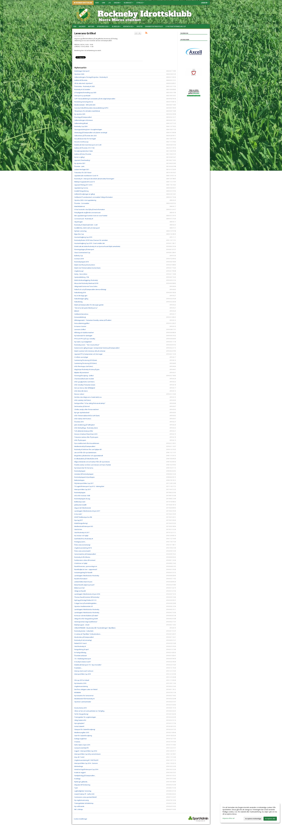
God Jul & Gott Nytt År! (81, 748)
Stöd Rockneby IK (80, 646)
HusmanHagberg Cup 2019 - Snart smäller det (89, 243)
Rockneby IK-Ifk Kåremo (82, 557)
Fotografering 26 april (81, 649)
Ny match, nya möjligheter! (83, 342)
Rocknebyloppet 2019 (81, 262)
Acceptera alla (270, 819)
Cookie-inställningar (80, 819)
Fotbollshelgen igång (81, 299)
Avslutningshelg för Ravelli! (83, 572)
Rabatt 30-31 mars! (80, 643)
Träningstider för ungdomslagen (85, 717)
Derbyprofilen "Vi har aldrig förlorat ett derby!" (89, 403)
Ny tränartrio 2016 (80, 683)
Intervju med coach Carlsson (83, 671)
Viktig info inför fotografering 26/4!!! (86, 619)
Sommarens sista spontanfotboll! (85, 797)
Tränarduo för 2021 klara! (82, 173)
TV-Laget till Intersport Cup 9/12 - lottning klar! (89, 486)
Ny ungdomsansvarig (81, 800)
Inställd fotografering (81, 191)
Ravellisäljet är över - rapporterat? (85, 569)
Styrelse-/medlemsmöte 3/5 (83, 606)
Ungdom (116, 3)
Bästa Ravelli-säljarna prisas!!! (84, 585)
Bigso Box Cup (79, 234)
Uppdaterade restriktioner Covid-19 (86, 176)
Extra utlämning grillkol (81, 323)
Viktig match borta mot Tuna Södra (85, 286)
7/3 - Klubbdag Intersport (82, 659)
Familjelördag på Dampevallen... (85, 776)
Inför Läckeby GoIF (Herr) (82, 400)
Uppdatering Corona (81, 188)
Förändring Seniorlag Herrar (83, 102)
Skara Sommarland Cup (82, 252)
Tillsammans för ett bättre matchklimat (87, 111)
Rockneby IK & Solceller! (82, 89)
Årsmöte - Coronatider (81, 203)
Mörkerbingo (78, 766)
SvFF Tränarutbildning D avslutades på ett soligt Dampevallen (94, 99)
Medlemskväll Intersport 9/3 (83, 526)
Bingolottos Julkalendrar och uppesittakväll (88, 456)
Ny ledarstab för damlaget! (83, 336)
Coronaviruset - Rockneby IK (83, 219)
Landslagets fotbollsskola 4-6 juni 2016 (87, 594)
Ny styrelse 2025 (79, 114)
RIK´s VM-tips (78, 809)
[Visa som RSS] (146, 33)
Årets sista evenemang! (82, 545)
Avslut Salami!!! (79, 726)
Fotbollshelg (78, 302)
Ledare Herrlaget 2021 (81, 169)
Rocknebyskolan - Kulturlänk (83, 631)
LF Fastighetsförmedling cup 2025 (85, 93)
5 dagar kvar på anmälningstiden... (85, 603)
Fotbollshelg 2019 (80, 292)
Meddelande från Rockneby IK (84, 699)
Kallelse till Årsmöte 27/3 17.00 (84, 148)
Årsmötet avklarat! (80, 656)
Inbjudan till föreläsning (82, 785)
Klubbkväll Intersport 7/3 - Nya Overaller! (87, 665)
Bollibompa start (79, 502)
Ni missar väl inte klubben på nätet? (86, 616)
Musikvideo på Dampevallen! (84, 637)
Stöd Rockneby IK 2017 (81, 532)
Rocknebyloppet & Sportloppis (84, 477)
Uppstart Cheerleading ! (82, 160)
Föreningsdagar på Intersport (84, 249)
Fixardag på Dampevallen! (83, 117)
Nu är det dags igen (80, 296)
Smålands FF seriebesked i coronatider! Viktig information (93, 197)
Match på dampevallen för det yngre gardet (88, 305)
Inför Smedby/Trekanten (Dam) (84, 385)
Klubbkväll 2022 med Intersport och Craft (87, 145)
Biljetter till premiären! (81, 372)
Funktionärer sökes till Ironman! (84, 560)
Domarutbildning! (80, 317)
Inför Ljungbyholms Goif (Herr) (84, 382)
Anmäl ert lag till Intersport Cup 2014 (86, 769)
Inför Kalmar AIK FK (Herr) (82, 419)
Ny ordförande (79, 806)
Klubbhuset (128, 3)
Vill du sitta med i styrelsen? (83, 83)
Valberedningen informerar (83, 120)
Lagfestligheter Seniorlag (82, 791)
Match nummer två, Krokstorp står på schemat (89, 351)
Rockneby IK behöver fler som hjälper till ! (88, 449)
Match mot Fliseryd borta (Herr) (84, 265)
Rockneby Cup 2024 (80, 126)
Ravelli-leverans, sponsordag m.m (85, 566)
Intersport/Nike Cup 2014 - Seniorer (86, 763)
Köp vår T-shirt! (79, 757)
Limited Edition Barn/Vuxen (83, 582)
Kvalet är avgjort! (80, 772)
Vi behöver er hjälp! (80, 563)
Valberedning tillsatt (81, 123)
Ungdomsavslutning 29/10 (83, 548)
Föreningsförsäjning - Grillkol (84, 376)
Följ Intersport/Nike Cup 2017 (83, 483)
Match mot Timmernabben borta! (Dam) (87, 268)
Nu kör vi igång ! (79, 157)
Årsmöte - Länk (79, 166)
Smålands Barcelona (81, 314)
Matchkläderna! (79, 206)
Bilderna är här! (79, 588)
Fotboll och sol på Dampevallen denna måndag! (90, 289)
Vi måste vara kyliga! (81, 357)
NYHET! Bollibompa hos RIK (83, 517)
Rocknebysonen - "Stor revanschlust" (86, 345)
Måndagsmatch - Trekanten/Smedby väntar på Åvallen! (92, 320)
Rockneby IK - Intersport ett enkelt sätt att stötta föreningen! (94, 179)
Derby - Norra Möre (80, 274)
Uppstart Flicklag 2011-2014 (83, 185)
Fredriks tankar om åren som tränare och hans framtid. (92, 465)
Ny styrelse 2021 (79, 163)
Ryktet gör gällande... (81, 782)
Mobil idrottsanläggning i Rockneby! (86, 280)
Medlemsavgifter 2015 (81, 732)
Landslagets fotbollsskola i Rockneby (86, 576)
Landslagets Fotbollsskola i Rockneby (86, 609)
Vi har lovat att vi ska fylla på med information (89, 209)
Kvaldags (77, 779)
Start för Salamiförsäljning (83, 736)
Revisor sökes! (79, 394)
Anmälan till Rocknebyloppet (83, 474)
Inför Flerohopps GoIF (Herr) (83, 366)
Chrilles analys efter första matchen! (86, 409)
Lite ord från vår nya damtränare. (85, 452)
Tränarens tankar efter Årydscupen (86, 437)
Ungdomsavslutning (81, 686)
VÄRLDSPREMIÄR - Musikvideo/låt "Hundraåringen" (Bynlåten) (94, 628)
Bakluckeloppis (79, 480)
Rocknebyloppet (79, 471)
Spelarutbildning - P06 (81, 277)
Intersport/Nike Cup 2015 (82, 674)
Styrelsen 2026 (79, 74)
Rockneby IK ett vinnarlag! (83, 640)
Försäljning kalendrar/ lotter (83, 151)
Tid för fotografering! (81, 714)
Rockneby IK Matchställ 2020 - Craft (85, 225)
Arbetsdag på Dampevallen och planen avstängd (90, 133)
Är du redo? (78, 514)
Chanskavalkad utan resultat (84, 379)
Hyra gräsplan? (79, 723)
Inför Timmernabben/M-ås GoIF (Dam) (86, 416)
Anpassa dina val (228, 818)
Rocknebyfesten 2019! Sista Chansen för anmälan (91, 240)
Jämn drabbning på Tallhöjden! (84, 425)
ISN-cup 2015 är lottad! (81, 680)
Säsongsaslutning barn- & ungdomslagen (88, 129)
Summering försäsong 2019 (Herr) (85, 363)
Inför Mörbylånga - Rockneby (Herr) (86, 428)
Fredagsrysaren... (80, 542)
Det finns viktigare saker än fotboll (85, 689)
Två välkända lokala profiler (83, 431)
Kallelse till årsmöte (80, 80)
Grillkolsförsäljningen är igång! (84, 194)
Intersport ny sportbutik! (82, 96)
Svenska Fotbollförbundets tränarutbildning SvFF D (91, 108)
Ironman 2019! (79, 259)
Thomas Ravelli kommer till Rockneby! (86, 597)
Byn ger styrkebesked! (81, 412)
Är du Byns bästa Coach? (82, 662)
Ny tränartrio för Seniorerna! (83, 696)
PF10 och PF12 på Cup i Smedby (84, 339)
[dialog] (250, 813)
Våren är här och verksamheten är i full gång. (89, 711)
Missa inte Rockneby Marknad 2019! (86, 283)
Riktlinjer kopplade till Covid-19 (84, 182)
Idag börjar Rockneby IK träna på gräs (86, 369)
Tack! (76, 788)
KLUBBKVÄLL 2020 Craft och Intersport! (87, 228)
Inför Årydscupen (80, 440)
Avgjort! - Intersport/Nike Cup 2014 (85, 751)
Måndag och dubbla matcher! (84, 332)
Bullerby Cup (78, 256)
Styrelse (139, 3)
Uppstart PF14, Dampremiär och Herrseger (88, 354)
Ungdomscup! (78, 271)
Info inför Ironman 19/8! (82, 496)
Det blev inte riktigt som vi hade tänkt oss (88, 397)
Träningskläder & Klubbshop (83, 803)
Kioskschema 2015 (80, 708)
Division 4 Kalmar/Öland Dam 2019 (85, 434)
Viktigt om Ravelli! (80, 591)
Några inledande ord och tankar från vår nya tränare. (92, 462)
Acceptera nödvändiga (253, 819)
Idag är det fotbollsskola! (82, 508)
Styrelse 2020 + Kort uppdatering (85, 200)
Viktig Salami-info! (80, 720)
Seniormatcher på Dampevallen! (85, 554)
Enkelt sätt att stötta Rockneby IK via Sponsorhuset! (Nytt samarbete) (97, 246)
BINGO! (76, 311)
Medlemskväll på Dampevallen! (84, 446)
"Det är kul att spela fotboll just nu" (86, 308)
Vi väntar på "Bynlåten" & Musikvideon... (87, 634)
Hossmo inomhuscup (81, 142)
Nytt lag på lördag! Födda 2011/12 (85, 600)
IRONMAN (77, 692)
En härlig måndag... (80, 652)
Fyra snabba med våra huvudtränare (86, 443)
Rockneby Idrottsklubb (83, 3)
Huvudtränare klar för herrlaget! (85, 139)
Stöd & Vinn (78, 529)
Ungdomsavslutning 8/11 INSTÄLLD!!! (86, 760)
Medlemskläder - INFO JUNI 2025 (84, 105)
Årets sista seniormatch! (82, 551)
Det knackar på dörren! (82, 406)
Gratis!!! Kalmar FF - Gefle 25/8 (84, 794)
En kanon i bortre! (80, 326)
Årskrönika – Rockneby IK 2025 (84, 86)
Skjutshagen (78, 222)
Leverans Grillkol (85, 33)
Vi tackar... (77, 742)
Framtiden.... (78, 668)
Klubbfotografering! (80, 523)
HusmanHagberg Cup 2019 (83, 237)
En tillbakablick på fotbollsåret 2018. (86, 459)
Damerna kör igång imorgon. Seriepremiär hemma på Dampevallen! (97, 348)
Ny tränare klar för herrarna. (83, 468)
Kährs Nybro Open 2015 (82, 745)
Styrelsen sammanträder (82, 702)
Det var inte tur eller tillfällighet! (84, 388)
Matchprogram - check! (81, 625)
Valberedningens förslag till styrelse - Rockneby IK (91, 77)
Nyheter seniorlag (80, 231)
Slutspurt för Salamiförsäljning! (84, 729)
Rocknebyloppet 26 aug (82, 499)
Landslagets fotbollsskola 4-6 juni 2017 (87, 511)
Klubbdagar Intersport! (81, 71)
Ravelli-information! (80, 579)
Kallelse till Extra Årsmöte (82, 154)
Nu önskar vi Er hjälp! (81, 536)
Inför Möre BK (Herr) (81, 391)
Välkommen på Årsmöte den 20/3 (85, 136)
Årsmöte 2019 (78, 422)
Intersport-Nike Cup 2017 (82, 489)
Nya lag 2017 (78, 520)
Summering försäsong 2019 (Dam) (85, 360)
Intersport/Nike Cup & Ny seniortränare (87, 754)
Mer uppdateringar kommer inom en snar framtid (90, 216)
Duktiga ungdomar (80, 739)
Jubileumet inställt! (80, 505)
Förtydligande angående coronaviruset (87, 213)
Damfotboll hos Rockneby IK (83, 539)
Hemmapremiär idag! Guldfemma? (85, 622)
